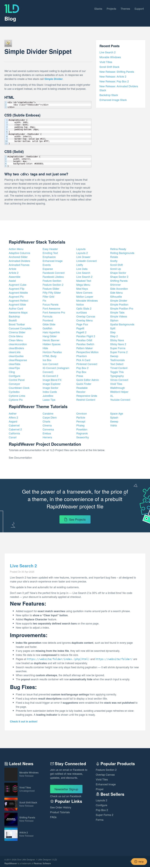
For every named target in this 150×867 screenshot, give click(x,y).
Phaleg (80, 425)
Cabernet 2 (15, 429)
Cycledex (14, 392)
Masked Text (83, 280)
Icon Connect (50, 364)
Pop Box (81, 372)
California (14, 433)
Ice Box (47, 360)
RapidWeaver (10, 863)
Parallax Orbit (84, 340)
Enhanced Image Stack (113, 100)
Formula (47, 316)
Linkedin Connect (86, 261)
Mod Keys (82, 288)
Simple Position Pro (121, 308)
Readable (82, 388)
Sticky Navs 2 (118, 344)
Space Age (116, 413)
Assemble (14, 277)
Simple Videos (118, 316)
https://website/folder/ (114, 659)
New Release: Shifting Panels (116, 71)
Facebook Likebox (53, 277)
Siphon (114, 320)
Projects (111, 8)
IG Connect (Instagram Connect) (56, 370)
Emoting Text (50, 253)
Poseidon (81, 429)
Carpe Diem (50, 417)
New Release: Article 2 (112, 76)
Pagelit (80, 328)
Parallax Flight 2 (85, 336)
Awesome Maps (18, 312)
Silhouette (116, 296)
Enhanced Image (53, 261)
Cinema (47, 425)
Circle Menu (16, 336)
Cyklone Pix (16, 399)
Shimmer (115, 284)
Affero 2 (13, 417)
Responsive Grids (86, 396)
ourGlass (81, 312)
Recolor (80, 392)
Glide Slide (49, 324)
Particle (80, 417)
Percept (80, 421)
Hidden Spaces (51, 344)
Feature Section (52, 280)
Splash (114, 417)
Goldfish (47, 328)
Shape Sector (118, 273)
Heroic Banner (51, 340)
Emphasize (49, 257)
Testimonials (117, 360)
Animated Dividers (19, 261)
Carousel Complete (20, 328)
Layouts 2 (82, 253)
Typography (117, 376)
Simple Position (119, 304)
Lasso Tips (49, 399)
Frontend (48, 320)
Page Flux (82, 324)
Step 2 (114, 336)
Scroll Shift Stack (109, 67)
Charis (46, 421)
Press (79, 376)
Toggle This (117, 372)
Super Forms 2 (119, 352)
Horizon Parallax (52, 352)
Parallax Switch (85, 344)
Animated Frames (19, 265)
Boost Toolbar (17, 324)
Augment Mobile (18, 292)
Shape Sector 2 (119, 277)
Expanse (48, 269)
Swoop (114, 356)
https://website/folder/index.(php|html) (58, 659)
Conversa (48, 429)
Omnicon (81, 413)
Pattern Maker (84, 348)
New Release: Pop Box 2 (114, 81)
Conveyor (14, 384)
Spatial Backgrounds (122, 324)
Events (47, 265)
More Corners (84, 292)
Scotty (113, 261)
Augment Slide (17, 304)
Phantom (81, 356)
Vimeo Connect (119, 380)
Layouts (81, 249)
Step (113, 332)
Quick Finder (83, 384)
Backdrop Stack (108, 95)
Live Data (81, 269)
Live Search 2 (107, 52)
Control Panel (17, 380)
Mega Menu (83, 284)
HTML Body (50, 356)
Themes (125, 8)
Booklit (13, 320)
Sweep (114, 421)
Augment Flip (16, 288)
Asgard (13, 421)
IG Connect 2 (50, 376)
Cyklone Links (17, 396)
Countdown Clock (19, 388)
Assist (12, 280)
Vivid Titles (105, 62)
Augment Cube (17, 284)
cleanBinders (16, 348)
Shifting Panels (119, 280)
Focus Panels (50, 304)
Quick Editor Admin (87, 380)
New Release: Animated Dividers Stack (118, 88)
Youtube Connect (120, 399)
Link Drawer (83, 257)
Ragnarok (82, 433)
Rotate (114, 257)
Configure (14, 376)
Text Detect (116, 364)
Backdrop (14, 316)
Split (112, 328)
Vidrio (113, 425)
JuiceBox (48, 396)
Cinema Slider (17, 332)
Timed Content (118, 368)
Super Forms (117, 348)
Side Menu (116, 292)
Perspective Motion (87, 352)
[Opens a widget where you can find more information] (139, 862)
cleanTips (14, 368)
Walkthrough (117, 388)
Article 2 (13, 273)
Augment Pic (16, 296)
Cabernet (14, 425)
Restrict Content (85, 399)
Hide (45, 348)
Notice (80, 304)
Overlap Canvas (85, 316)
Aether (13, 413)
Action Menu (16, 249)
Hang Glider (50, 336)
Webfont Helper (119, 392)
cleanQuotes (16, 356)
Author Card (16, 308)
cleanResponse (18, 360)
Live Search (83, 273)
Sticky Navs (117, 340)
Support (139, 8)
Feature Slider (51, 288)
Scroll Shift (116, 265)
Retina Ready (118, 249)
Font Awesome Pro (54, 312)
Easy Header (50, 249)
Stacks (98, 8)
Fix (44, 300)
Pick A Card (83, 360)
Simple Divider (118, 300)
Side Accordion (119, 288)
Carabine (48, 413)
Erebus (47, 433)
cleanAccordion (18, 344)
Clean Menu (16, 340)
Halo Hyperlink (51, 332)
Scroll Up (115, 269)
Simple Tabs (117, 312)
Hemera (47, 437)
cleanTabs (14, 364)
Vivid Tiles (116, 384)
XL (111, 396)
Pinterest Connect (86, 364)
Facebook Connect (54, 273)
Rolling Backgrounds (122, 253)
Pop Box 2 (82, 368)
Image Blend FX (52, 380)
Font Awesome (51, 308)
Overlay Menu (84, 320)
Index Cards (50, 392)
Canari (13, 437)
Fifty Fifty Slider (52, 292)
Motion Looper (84, 296)
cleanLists (15, 352)
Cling (12, 372)
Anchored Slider (18, 257)
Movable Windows (110, 57)
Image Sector (50, 388)
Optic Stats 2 (83, 308)
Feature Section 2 (53, 284)
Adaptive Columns (19, 253)
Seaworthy (82, 437)
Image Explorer (51, 384)
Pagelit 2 (81, 332)
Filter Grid (48, 296)
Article (12, 269)
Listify (79, 265)
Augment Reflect (18, 300)
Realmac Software (42, 863)
